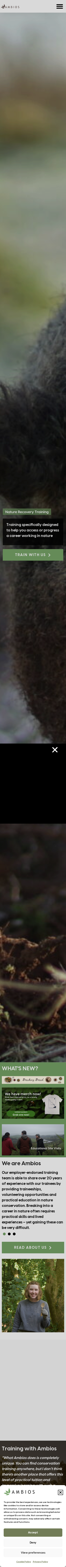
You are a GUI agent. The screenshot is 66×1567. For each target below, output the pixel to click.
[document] (33, 783)
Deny (33, 1542)
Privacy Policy (40, 1562)
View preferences (33, 1552)
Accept (33, 1532)
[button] (60, 1492)
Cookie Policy (23, 1562)
